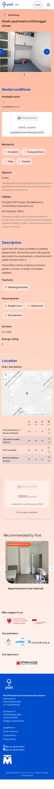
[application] (27, 393)
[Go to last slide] (2, 568)
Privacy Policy (9, 739)
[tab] (29, 74)
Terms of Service (10, 731)
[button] (27, 393)
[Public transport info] (49, 433)
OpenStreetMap (38, 414)
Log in (38, 4)
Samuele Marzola (26, 773)
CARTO (48, 414)
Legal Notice (9, 727)
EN (16, 5)
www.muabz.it (9, 698)
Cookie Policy (9, 735)
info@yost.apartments (13, 721)
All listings (14, 15)
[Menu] (48, 4)
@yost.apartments (15, 746)
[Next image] (47, 52)
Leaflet (27, 414)
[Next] (51, 568)
